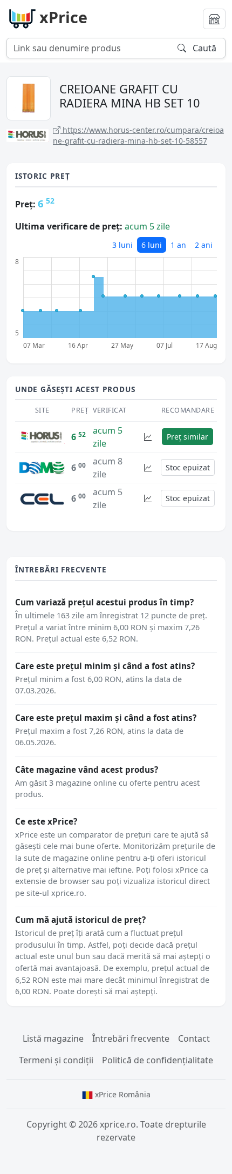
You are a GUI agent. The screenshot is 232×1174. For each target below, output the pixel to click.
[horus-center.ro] (42, 436)
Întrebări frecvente (130, 1038)
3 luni (122, 245)
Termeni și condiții (56, 1060)
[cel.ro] (42, 498)
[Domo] (42, 467)
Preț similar (187, 436)
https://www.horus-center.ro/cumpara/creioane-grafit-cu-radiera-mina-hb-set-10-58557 (138, 135)
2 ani (204, 245)
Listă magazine (53, 1038)
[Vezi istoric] (147, 436)
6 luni (151, 245)
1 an (178, 245)
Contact (194, 1038)
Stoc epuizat (188, 467)
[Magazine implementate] (214, 19)
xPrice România (122, 1094)
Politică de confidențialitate (157, 1060)
